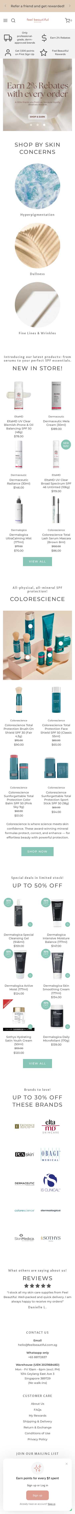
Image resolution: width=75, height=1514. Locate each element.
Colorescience (18, 720)
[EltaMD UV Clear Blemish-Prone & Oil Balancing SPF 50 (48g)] (19, 396)
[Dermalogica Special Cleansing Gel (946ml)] (19, 913)
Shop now (37, 851)
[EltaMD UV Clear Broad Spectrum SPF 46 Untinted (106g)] (56, 454)
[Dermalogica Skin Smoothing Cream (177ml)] (56, 964)
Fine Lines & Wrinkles (37, 333)
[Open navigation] (5, 20)
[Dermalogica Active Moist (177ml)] (19, 964)
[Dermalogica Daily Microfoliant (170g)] (56, 1015)
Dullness (37, 274)
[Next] (69, 6)
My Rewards (37, 1415)
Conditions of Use (37, 1433)
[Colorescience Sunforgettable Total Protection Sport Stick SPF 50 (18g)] (56, 767)
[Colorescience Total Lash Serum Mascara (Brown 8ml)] (56, 509)
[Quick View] (30, 924)
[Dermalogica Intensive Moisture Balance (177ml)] (56, 913)
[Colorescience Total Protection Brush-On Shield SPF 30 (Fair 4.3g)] (19, 700)
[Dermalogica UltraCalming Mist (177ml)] (19, 509)
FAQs (37, 1410)
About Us (37, 1404)
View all (37, 561)
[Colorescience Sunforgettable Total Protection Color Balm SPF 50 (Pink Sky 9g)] (19, 767)
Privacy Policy (37, 1439)
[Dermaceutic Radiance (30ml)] (19, 454)
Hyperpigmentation (37, 215)
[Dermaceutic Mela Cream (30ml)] (56, 396)
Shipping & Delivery (37, 1421)
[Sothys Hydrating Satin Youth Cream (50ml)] (19, 1015)
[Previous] (5, 6)
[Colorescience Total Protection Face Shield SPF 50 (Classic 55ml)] (56, 700)
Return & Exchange (38, 1427)
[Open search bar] (15, 20)
